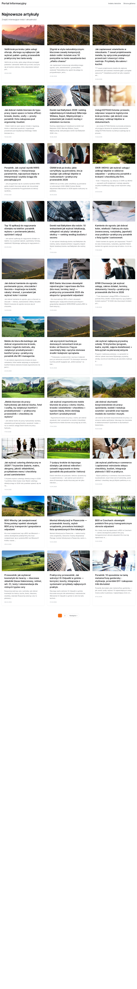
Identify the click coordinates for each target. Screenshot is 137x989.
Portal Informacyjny (14, 3)
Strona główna (129, 3)
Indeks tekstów (114, 3)
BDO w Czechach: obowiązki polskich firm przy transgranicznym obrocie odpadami (113, 523)
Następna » (73, 615)
